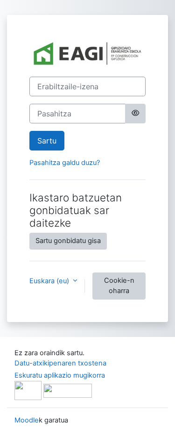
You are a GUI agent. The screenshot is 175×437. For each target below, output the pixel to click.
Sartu (46, 140)
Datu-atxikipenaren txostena (60, 363)
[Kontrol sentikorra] (135, 113)
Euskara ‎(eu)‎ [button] (50, 281)
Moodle (26, 420)
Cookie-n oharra (119, 285)
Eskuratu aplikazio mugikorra (59, 375)
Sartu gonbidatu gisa (68, 240)
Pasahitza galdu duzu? (64, 162)
